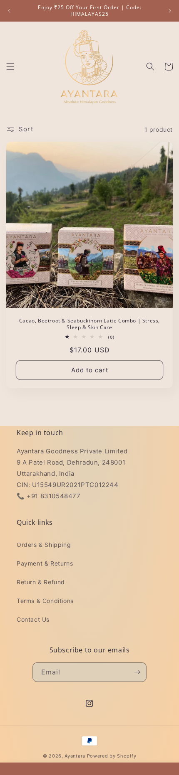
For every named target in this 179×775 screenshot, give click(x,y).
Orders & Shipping (44, 544)
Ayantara (75, 756)
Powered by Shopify (112, 756)
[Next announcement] (170, 11)
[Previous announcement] (9, 11)
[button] (10, 66)
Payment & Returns (45, 563)
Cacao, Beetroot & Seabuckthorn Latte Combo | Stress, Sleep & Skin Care (89, 323)
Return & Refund (41, 582)
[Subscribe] (137, 672)
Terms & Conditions (45, 600)
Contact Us (33, 619)
